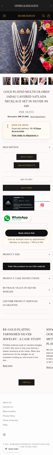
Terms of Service (10, 420)
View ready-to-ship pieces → (25, 135)
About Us (7, 402)
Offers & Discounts (26, 5)
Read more (7, 366)
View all (27, 382)
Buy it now (26, 188)
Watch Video (26, 157)
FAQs (5, 425)
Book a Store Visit (27, 233)
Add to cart (26, 179)
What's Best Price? (37, 117)
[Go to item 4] (34, 81)
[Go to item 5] (43, 81)
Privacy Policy (9, 416)
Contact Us (8, 407)
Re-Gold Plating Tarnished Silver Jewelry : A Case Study (22, 334)
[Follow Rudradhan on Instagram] (26, 203)
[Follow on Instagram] (4, 434)
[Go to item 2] (16, 81)
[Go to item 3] (25, 81)
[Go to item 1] (7, 81)
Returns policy (9, 411)
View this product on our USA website (26, 266)
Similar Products (26, 165)
